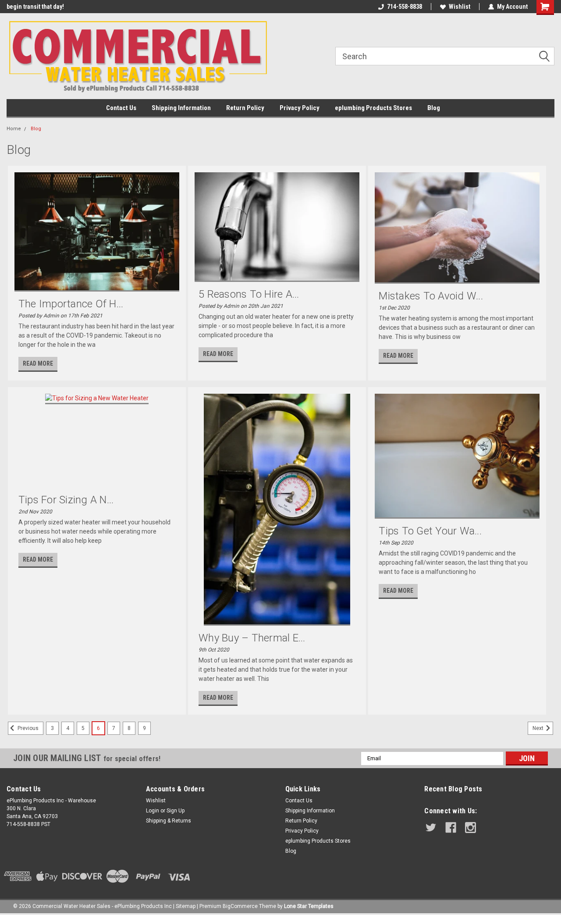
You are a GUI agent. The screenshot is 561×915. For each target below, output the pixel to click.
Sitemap (185, 906)
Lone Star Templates (309, 906)
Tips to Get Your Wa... (430, 531)
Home (14, 129)
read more (38, 363)
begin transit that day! (35, 6)
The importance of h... (71, 304)
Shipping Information (181, 108)
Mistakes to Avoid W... (431, 296)
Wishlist (459, 6)
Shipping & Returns (168, 821)
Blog (433, 108)
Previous (27, 728)
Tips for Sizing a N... (66, 500)
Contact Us (121, 108)
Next (539, 728)
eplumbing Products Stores (373, 108)
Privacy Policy (300, 108)
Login (152, 811)
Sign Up (176, 811)
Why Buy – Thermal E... (252, 638)
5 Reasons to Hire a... (249, 294)
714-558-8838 (404, 6)
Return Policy (245, 108)
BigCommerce (240, 906)
